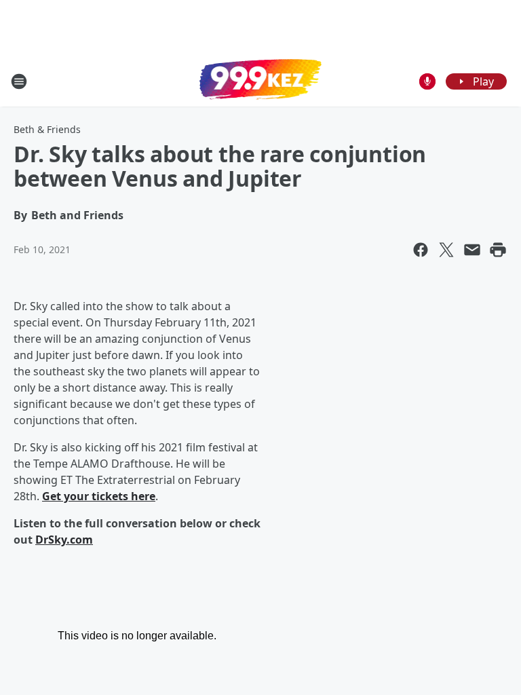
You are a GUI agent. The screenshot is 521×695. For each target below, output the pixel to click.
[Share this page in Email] (472, 249)
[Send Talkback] (427, 81)
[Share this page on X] (446, 249)
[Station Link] (260, 80)
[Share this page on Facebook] (420, 249)
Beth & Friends (47, 129)
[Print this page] (497, 249)
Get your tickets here (98, 496)
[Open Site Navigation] (19, 81)
